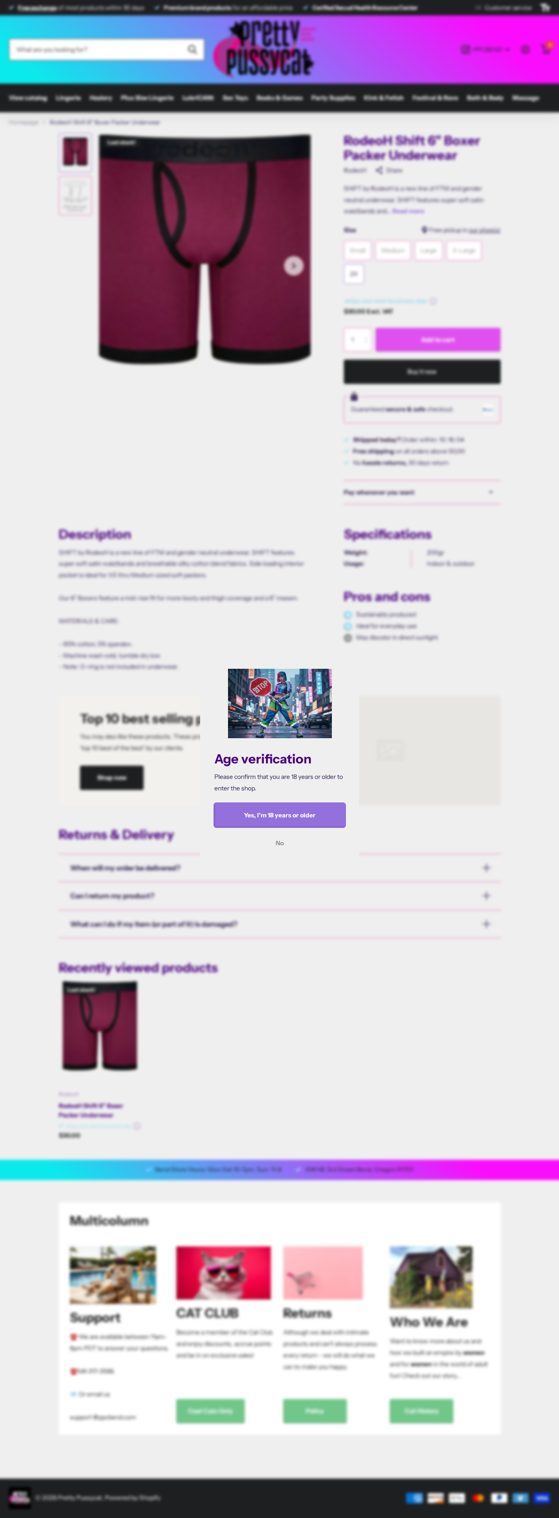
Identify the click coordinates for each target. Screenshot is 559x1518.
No (280, 843)
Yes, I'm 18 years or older (280, 815)
